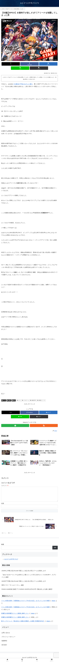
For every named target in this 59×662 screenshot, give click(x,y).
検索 (2, 544)
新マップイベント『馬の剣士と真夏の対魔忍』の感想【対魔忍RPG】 (22, 621)
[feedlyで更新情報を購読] (15, 425)
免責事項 (4, 641)
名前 (2, 503)
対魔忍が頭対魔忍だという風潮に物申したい (15, 613)
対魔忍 (9, 400)
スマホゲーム (26, 400)
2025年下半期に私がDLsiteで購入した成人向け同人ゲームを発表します (24, 581)
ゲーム (4, 400)
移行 (14, 400)
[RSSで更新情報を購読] (44, 425)
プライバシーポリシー (8, 637)
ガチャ (19, 400)
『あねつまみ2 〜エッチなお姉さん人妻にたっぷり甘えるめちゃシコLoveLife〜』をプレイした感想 (29, 576)
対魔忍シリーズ (42, 400)
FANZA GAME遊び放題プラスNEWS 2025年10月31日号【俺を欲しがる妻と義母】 (27, 589)
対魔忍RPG (33, 400)
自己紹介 (4, 645)
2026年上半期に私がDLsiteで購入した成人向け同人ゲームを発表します (24, 570)
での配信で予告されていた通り (23, 84)
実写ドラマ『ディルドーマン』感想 (13, 585)
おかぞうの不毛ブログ (11, 559)
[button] (39, 68)
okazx (53, 600)
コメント (5, 485)
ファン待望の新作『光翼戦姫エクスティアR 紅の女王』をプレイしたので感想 (25, 600)
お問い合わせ (6, 632)
